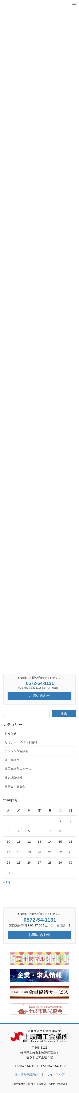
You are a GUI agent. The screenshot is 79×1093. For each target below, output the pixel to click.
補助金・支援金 (15, 786)
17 (8, 852)
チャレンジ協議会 (16, 751)
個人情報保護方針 (26, 1074)
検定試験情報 (13, 777)
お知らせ (10, 733)
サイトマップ (56, 1074)
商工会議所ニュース (18, 768)
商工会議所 (12, 760)
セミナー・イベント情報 (21, 742)
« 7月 (6, 882)
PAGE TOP (73, 1056)
